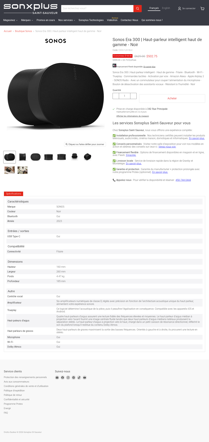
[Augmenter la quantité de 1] (133, 96)
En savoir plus (149, 67)
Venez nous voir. (167, 146)
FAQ (6, 412)
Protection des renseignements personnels (25, 377)
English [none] (166, 8)
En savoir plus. (197, 138)
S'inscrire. (131, 155)
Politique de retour (13, 395)
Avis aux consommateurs (16, 381)
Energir (7, 408)
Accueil (8, 31)
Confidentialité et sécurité (16, 399)
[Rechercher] (137, 8)
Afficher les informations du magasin (132, 116)
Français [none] (154, 8)
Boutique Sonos (23, 31)
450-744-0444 (183, 180)
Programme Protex (13, 404)
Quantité (117, 90)
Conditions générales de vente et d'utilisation (26, 386)
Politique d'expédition (14, 390)
